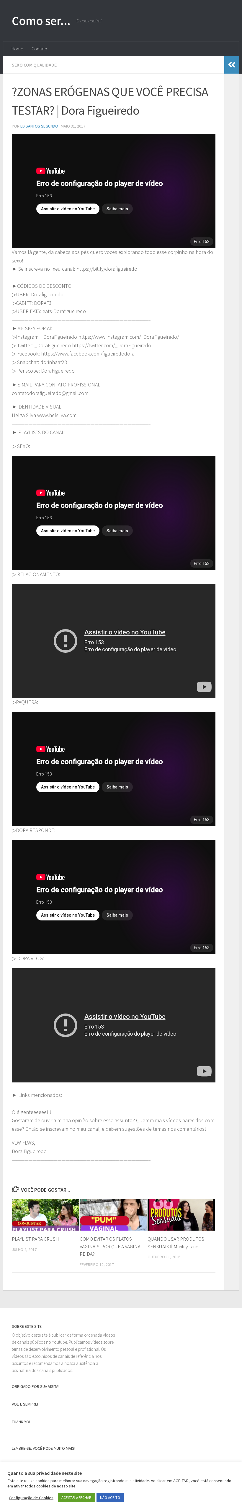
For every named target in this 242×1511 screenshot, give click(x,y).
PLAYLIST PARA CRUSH (35, 1239)
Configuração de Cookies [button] (31, 1497)
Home (17, 49)
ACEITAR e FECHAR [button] (76, 1497)
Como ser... (41, 20)
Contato (39, 49)
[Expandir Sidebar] (231, 65)
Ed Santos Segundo (39, 126)
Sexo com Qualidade (34, 65)
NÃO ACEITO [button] (110, 1497)
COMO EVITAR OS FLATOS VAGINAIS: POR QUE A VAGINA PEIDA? (110, 1246)
